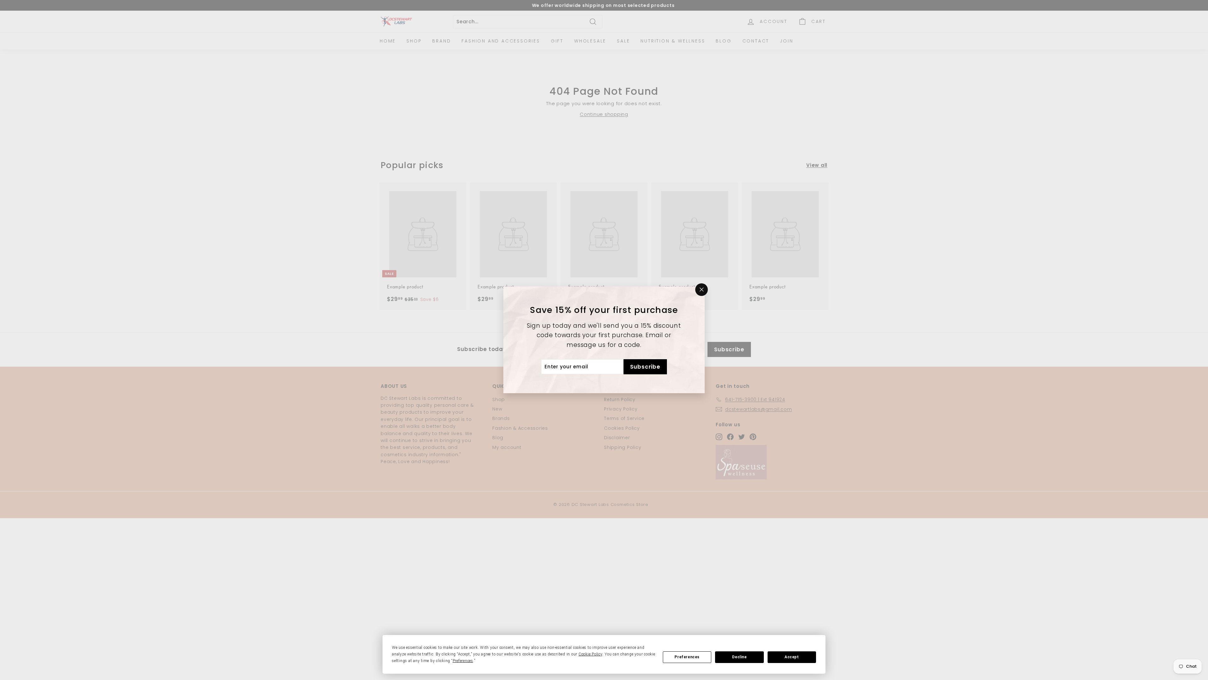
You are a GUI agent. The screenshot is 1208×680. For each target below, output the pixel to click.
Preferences (687, 657)
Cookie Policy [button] (590, 654)
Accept (792, 657)
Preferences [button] (463, 661)
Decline (739, 657)
